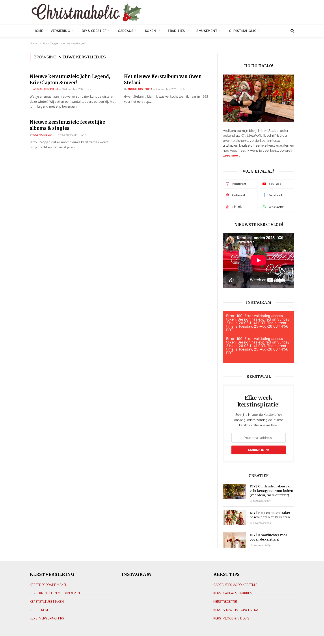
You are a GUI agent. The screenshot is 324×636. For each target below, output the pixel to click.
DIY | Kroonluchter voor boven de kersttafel (268, 537)
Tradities (176, 31)
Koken (150, 31)
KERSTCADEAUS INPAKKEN (232, 593)
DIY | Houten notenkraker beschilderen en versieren (270, 515)
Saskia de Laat (43, 134)
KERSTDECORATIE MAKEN (48, 585)
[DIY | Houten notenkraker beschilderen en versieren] (234, 517)
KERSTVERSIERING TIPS (47, 618)
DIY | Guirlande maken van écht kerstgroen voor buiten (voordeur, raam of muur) (271, 490)
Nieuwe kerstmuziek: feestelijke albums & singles (67, 125)
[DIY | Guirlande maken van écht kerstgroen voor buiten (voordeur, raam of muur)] (234, 491)
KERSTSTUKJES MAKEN (47, 601)
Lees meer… (231, 155)
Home (38, 31)
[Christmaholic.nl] (111, 12)
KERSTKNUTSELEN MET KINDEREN (55, 593)
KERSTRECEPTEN (225, 601)
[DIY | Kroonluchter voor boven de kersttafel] (234, 540)
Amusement (207, 31)
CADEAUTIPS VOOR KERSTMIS (235, 585)
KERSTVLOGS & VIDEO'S (231, 618)
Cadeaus (126, 31)
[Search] (292, 31)
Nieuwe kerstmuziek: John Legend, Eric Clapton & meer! (70, 79)
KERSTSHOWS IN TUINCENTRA (235, 610)
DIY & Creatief (94, 31)
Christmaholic (243, 31)
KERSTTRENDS (40, 610)
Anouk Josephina (45, 89)
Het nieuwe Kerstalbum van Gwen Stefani (163, 79)
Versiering (60, 31)
